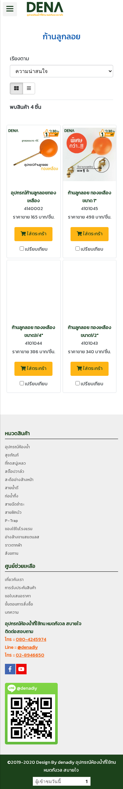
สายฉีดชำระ (14, 504)
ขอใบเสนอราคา (18, 596)
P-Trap (11, 521)
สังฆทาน (11, 553)
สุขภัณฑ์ (12, 455)
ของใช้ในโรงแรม (18, 529)
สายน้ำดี (11, 488)
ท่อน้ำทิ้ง (11, 496)
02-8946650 (30, 655)
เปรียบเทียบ (36, 249)
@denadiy (27, 647)
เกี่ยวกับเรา (14, 580)
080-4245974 (31, 639)
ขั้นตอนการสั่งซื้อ (19, 604)
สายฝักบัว (13, 512)
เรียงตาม (21, 58)
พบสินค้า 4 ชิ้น (25, 107)
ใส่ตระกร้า (36, 233)
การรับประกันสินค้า (20, 588)
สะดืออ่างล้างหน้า (19, 480)
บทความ (12, 612)
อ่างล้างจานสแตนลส (22, 537)
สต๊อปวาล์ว (14, 471)
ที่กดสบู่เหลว (15, 463)
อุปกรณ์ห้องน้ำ (17, 447)
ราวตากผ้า (13, 545)
